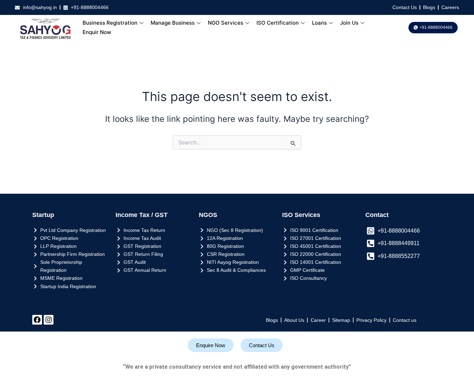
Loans (319, 22)
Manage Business (173, 22)
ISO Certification (277, 22)
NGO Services (225, 22)
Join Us (349, 22)
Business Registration (110, 22)
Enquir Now (97, 32)
